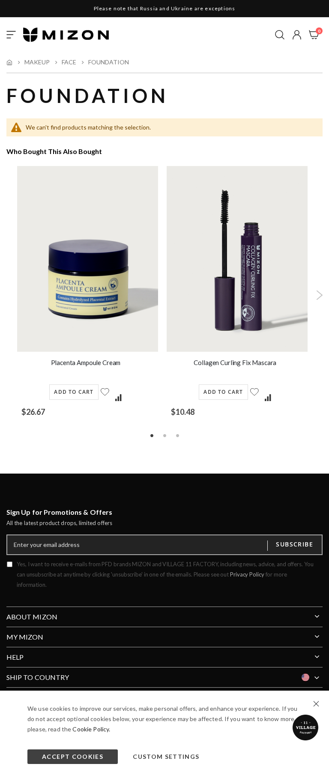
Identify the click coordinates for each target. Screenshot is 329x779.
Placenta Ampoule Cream (86, 362)
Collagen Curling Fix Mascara (235, 362)
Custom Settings (166, 756)
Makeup (37, 62)
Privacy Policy (247, 574)
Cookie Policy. (91, 729)
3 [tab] (177, 435)
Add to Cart (73, 392)
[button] (296, 34)
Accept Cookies (72, 756)
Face (69, 62)
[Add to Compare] (118, 398)
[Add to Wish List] (106, 397)
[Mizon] (66, 34)
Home (9, 62)
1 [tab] (151, 435)
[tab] (164, 613)
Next (319, 295)
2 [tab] (164, 435)
